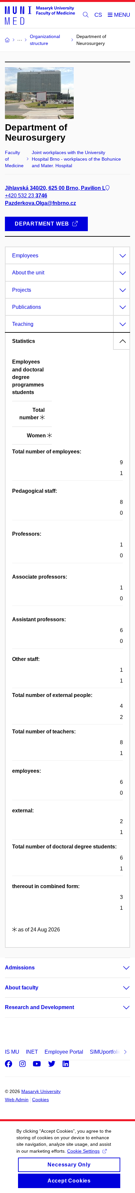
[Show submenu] (120, 968)
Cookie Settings (83, 1151)
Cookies (40, 1099)
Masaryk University (41, 1091)
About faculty (21, 987)
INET (32, 1052)
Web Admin (17, 1099)
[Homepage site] (40, 15)
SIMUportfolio (106, 1052)
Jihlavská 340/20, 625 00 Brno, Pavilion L (55, 188)
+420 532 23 (26, 195)
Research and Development (39, 1007)
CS (98, 15)
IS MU (12, 1052)
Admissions (20, 967)
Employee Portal (64, 1052)
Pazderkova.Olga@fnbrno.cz (40, 203)
